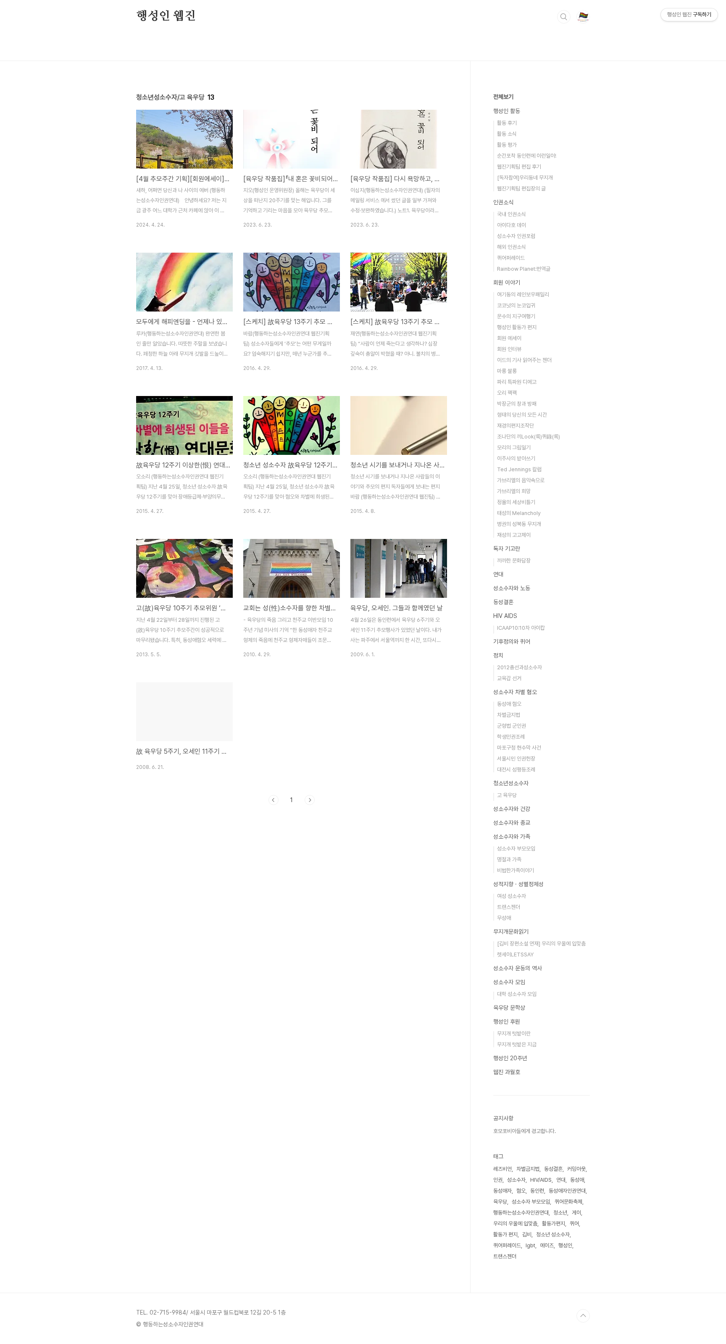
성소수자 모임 (509, 982)
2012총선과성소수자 (519, 667)
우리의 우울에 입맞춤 (515, 1223)
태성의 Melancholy (519, 513)
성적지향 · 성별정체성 (518, 884)
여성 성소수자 (511, 896)
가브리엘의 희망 (514, 491)
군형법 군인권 (511, 726)
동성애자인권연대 (567, 1191)
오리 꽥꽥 (507, 393)
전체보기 (503, 96)
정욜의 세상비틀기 (516, 502)
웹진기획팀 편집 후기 (519, 167)
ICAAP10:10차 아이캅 (521, 628)
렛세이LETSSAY (515, 954)
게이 (576, 1212)
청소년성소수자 (511, 783)
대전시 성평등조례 (516, 769)
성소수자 (516, 1180)
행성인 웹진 (166, 16)
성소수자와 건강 (511, 808)
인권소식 (503, 202)
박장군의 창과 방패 (517, 404)
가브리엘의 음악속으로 (520, 480)
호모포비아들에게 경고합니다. (524, 1131)
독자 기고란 (506, 548)
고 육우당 (507, 795)
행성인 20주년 (510, 1058)
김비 (526, 1234)
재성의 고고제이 (514, 535)
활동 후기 (507, 123)
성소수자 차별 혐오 (515, 692)
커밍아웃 (576, 1169)
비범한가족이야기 (515, 870)
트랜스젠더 (508, 907)
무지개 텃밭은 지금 (517, 1044)
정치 (498, 655)
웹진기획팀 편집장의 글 (521, 188)
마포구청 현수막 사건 (519, 748)
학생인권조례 (511, 737)
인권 (497, 1180)
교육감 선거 (509, 678)
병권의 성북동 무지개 (519, 524)
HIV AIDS (505, 616)
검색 (564, 17)
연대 (498, 574)
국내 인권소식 (511, 214)
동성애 (577, 1180)
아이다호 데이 (511, 225)
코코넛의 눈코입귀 (516, 305)
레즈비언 (502, 1169)
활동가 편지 (505, 1234)
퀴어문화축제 (568, 1202)
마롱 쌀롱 (507, 371)
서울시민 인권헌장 (516, 758)
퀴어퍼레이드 (511, 258)
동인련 (537, 1191)
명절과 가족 (509, 859)
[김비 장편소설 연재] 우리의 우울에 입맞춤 (541, 943)
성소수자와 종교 (511, 822)
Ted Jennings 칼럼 (519, 469)
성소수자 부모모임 (516, 848)
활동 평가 (507, 145)
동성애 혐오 (509, 704)
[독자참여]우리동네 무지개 (525, 177)
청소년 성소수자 (553, 1234)
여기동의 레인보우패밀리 (523, 294)
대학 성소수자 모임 (517, 994)
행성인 (565, 1245)
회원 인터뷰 (509, 349)
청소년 (560, 1212)
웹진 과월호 (506, 1072)
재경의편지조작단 (515, 425)
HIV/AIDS (541, 1180)
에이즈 (547, 1245)
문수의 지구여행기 (516, 316)
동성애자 (502, 1191)
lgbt (530, 1245)
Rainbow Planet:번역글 (523, 269)
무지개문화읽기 (511, 931)
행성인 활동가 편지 (517, 327)
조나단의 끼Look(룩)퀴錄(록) (528, 436)
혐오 (521, 1191)
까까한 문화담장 (514, 560)
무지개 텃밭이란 (514, 1033)
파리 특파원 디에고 (517, 382)
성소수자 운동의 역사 (517, 968)
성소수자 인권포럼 (516, 236)
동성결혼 (503, 602)
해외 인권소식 (511, 247)
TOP (583, 1316)
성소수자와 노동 (511, 588)
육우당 (500, 1202)
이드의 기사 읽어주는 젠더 (524, 360)
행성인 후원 (506, 1021)
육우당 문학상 (509, 1007)
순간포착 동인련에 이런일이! (526, 156)
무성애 (504, 918)
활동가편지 (553, 1223)
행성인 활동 (506, 111)
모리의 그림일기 (514, 447)
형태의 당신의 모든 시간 (522, 415)
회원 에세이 (509, 338)
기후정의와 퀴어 (511, 641)
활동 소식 (507, 134)
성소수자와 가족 (511, 836)
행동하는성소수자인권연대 (521, 1212)
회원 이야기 (506, 282)
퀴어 (574, 1223)
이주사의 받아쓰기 (516, 458)
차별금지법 (508, 715)
